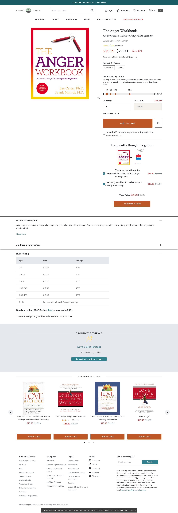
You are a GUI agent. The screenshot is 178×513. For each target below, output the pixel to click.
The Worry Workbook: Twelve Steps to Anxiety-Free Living (123, 184)
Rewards (22, 492)
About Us (50, 461)
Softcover (108, 67)
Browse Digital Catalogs (56, 465)
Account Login (25, 480)
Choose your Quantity (113, 76)
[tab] (84, 442)
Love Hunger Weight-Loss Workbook (70, 416)
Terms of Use (73, 465)
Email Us (22, 465)
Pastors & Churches (106, 19)
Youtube (95, 472)
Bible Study (71, 19)
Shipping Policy (25, 476)
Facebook (96, 468)
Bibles (55, 19)
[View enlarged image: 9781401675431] (60, 63)
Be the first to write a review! (89, 359)
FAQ (21, 468)
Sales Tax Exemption (27, 488)
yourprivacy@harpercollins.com (133, 490)
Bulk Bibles (40, 19)
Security (71, 483)
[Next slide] (167, 412)
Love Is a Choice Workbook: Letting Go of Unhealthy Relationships (107, 418)
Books (87, 19)
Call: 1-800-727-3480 (27, 461)
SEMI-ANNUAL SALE (133, 19)
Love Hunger (144, 416)
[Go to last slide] (10, 412)
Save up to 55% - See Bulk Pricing (118, 57)
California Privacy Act (76, 472)
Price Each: (139, 100)
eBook (120, 67)
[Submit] (92, 10)
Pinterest (95, 476)
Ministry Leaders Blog (55, 486)
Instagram (96, 460)
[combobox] (72, 10)
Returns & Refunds (26, 472)
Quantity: (107, 100)
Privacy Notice (73, 468)
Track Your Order (26, 484)
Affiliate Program (54, 482)
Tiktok (94, 464)
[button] (158, 123)
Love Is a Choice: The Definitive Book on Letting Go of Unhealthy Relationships (33, 418)
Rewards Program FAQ (28, 496)
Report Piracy (73, 461)
